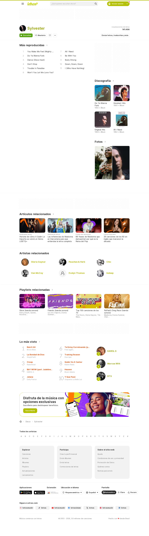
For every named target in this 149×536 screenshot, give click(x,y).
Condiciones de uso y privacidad (111, 458)
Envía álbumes (65, 458)
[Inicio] (20, 421)
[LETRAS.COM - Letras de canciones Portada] (32, 3)
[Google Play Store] (25, 492)
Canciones (26, 454)
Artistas (25, 458)
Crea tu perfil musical (68, 454)
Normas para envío (105, 471)
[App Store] (39, 492)
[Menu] (22, 3)
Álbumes (25, 462)
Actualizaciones (28, 471)
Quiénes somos (104, 467)
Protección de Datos (106, 462)
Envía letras (64, 462)
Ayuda (100, 454)
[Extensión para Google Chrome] (53, 492)
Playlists (25, 467)
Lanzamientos (27, 475)
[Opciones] (55, 35)
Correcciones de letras (69, 467)
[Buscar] (95, 3)
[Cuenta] (127, 3)
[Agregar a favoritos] (50, 35)
